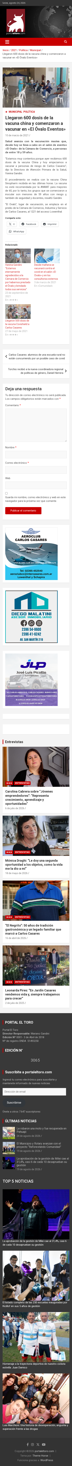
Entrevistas (14, 742)
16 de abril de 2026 (15, 938)
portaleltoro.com (44, 1451)
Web (7, 478)
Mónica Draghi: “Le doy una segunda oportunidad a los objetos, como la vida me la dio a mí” (34, 865)
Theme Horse (40, 1455)
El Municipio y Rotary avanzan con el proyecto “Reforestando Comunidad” (39, 1145)
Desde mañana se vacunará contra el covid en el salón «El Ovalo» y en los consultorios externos (46, 271)
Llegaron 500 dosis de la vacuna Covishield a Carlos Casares (17, 324)
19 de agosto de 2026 (28, 1151)
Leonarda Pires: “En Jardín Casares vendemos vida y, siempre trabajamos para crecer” (32, 994)
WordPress (46, 1460)
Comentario (13, 405)
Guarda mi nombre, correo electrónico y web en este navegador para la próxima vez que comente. (35, 499)
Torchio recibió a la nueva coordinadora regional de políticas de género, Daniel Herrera (35, 371)
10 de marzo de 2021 (17, 135)
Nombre (10, 447)
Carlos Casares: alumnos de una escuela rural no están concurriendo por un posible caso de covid (37, 356)
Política (29, 111)
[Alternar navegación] (7, 42)
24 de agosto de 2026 (28, 1136)
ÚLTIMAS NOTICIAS (21, 1121)
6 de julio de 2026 (14, 808)
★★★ (9, 783)
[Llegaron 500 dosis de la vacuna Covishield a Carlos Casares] (18, 311)
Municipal (15, 111)
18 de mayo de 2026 (16, 873)
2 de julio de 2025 (14, 1003)
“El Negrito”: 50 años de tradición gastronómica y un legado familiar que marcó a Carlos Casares (33, 929)
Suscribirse (14, 1102)
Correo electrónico (17, 462)
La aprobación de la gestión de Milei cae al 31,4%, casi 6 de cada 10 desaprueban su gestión (43, 1162)
